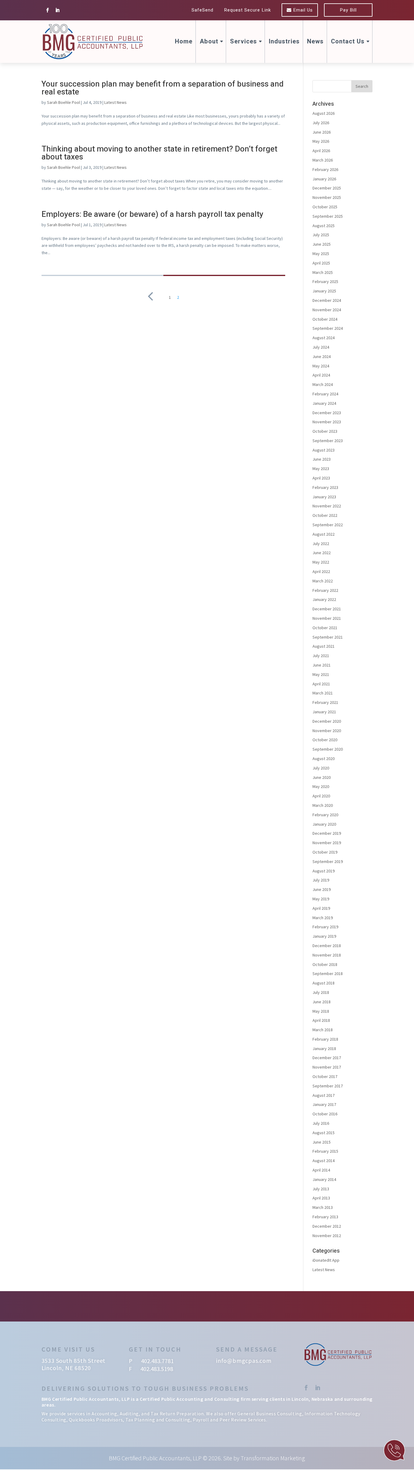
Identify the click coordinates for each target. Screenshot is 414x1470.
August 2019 (323, 871)
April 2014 (321, 1170)
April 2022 (321, 571)
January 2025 (324, 291)
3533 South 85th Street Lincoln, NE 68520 (74, 1364)
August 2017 (323, 1095)
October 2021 (324, 627)
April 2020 (321, 796)
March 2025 (322, 272)
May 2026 (320, 141)
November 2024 (326, 309)
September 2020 (327, 749)
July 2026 (320, 122)
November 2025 (326, 197)
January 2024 (324, 403)
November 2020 (326, 730)
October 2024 (324, 319)
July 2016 (320, 1123)
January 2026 (324, 179)
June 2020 (321, 777)
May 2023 (320, 468)
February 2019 (325, 926)
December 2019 (326, 833)
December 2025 (326, 188)
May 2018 (320, 1011)
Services (243, 41)
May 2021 (320, 674)
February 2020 (325, 814)
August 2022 (323, 534)
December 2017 (326, 1057)
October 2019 (324, 852)
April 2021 (321, 684)
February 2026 (325, 169)
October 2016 (324, 1114)
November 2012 (326, 1235)
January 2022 (324, 599)
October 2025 (324, 207)
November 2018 (326, 955)
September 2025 (327, 216)
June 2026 (321, 132)
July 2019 (320, 880)
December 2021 (326, 609)
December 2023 (326, 412)
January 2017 (324, 1104)
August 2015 (323, 1132)
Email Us (302, 10)
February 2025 (325, 281)
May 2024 (320, 366)
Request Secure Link (247, 10)
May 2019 (320, 899)
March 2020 (322, 805)
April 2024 (321, 375)
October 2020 (324, 739)
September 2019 (327, 861)
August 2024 (323, 337)
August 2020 (323, 758)
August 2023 (323, 450)
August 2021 (323, 646)
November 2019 (326, 842)
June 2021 (321, 665)
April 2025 (321, 263)
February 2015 (325, 1151)
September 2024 (327, 328)
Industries (284, 41)
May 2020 (320, 786)
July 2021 (320, 655)
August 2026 (323, 113)
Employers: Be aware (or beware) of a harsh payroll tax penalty (152, 214)
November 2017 (326, 1067)
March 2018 (322, 1029)
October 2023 (324, 431)
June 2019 (321, 889)
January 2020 (324, 824)
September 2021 (327, 637)
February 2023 (325, 487)
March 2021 (322, 693)
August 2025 (323, 225)
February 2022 (325, 590)
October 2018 (324, 964)
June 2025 (321, 244)
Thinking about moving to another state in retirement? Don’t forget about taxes (159, 153)
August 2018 (323, 983)
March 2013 (322, 1207)
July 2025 (320, 234)
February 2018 (325, 1039)
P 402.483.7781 (151, 1361)
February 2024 (325, 394)
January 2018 (324, 1048)
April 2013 (321, 1198)
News (315, 41)
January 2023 (324, 497)
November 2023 (326, 422)
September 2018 (327, 973)
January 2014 (324, 1179)
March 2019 (322, 917)
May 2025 (320, 253)
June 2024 (321, 356)
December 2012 (326, 1226)
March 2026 (322, 160)
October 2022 (324, 515)
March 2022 (322, 581)
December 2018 (326, 945)
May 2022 (320, 562)
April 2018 (321, 1020)
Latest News (115, 102)
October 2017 (324, 1076)
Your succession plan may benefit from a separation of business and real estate (163, 88)
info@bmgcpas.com (244, 1360)
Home (183, 41)
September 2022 (327, 524)
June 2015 (321, 1142)
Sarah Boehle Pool (63, 102)
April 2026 (321, 150)
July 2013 (320, 1189)
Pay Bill (348, 10)
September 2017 (327, 1086)
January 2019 (324, 936)
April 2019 (321, 908)
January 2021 (324, 712)
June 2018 (321, 1001)
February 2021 (325, 702)
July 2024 (320, 347)
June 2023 (321, 459)
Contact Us (348, 41)
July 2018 (320, 992)
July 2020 (320, 768)
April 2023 (321, 478)
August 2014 (323, 1160)
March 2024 (322, 384)
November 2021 (326, 618)
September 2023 (327, 440)
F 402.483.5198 (151, 1369)
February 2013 (325, 1216)
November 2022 (326, 506)
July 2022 (320, 543)
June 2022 (321, 552)
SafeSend (202, 10)
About (209, 41)
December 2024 (326, 300)
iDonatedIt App (325, 1260)
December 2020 (326, 721)
